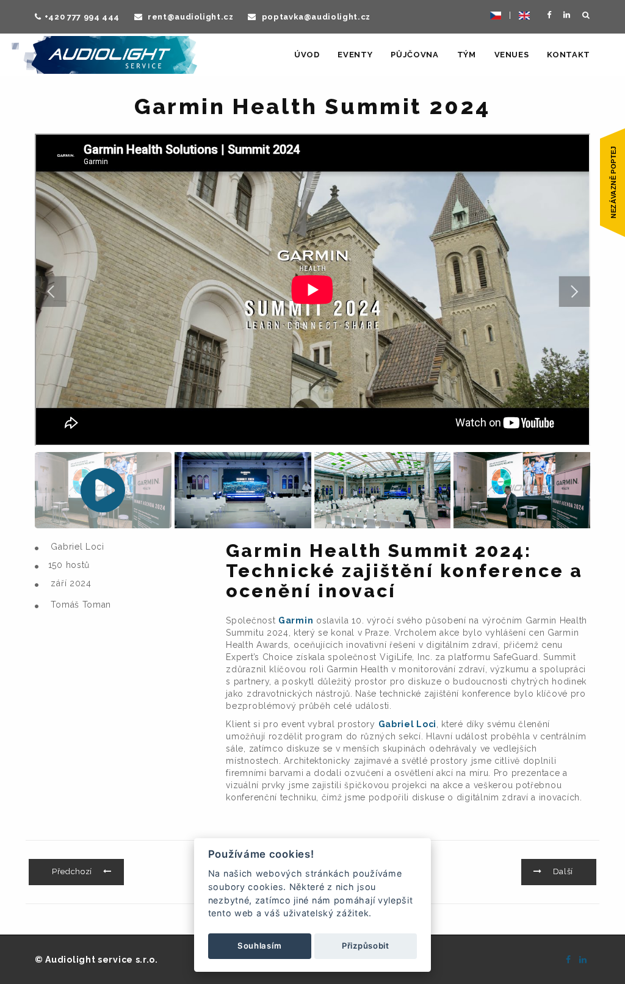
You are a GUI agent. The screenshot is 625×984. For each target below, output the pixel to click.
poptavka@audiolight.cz (314, 16)
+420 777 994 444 (82, 16)
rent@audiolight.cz (189, 16)
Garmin (295, 620)
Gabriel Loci (407, 724)
